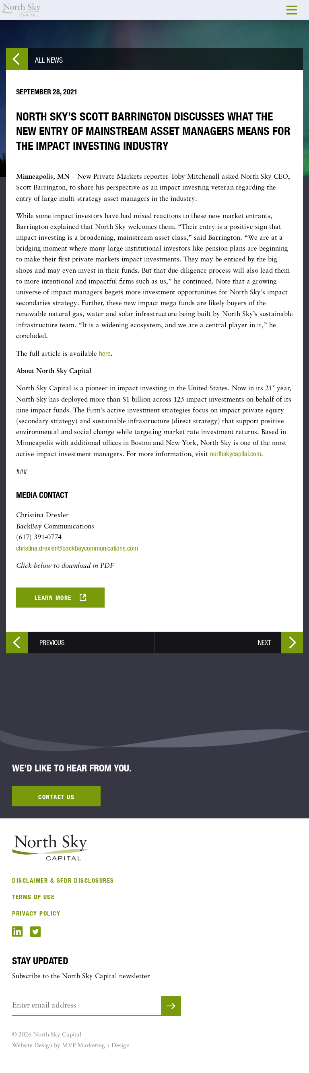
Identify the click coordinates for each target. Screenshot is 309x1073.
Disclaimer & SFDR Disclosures (63, 880)
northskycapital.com (235, 454)
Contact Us (56, 797)
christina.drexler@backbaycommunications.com (77, 548)
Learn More (53, 598)
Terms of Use (33, 897)
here (105, 353)
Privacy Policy (36, 913)
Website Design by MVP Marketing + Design (71, 1046)
